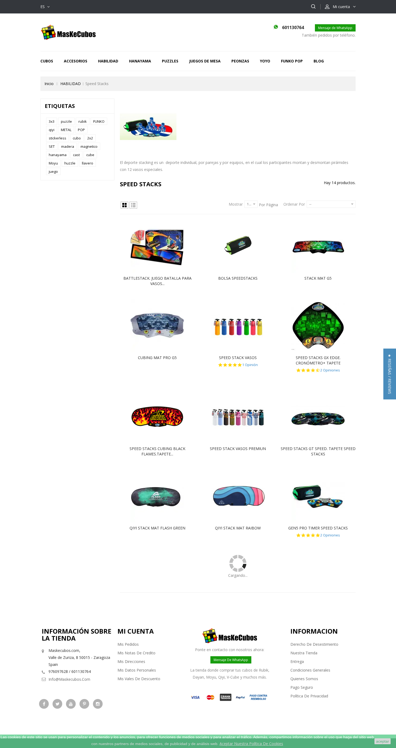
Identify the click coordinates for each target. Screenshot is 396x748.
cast (76, 154)
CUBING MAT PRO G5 (157, 357)
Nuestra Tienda (303, 652)
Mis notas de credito (136, 652)
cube (90, 154)
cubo (77, 138)
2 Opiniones (330, 370)
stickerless (57, 138)
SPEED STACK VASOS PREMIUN (238, 448)
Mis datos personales (136, 670)
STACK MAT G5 (318, 278)
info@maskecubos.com (69, 679)
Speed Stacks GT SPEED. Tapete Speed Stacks (318, 451)
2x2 (90, 138)
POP (81, 129)
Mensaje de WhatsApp (335, 28)
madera (67, 146)
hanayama (58, 154)
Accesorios (75, 61)
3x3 (51, 121)
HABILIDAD (108, 61)
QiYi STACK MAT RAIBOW (238, 528)
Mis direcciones (131, 661)
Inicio (49, 83)
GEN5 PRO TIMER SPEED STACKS (318, 528)
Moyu (53, 163)
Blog (319, 61)
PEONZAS (240, 61)
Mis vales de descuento (138, 678)
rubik (82, 121)
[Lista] (133, 205)
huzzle (69, 163)
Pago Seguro (301, 687)
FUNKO (99, 121)
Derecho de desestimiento (314, 644)
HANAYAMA (140, 61)
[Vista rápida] (163, 246)
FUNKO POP (292, 61)
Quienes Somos (304, 678)
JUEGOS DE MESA (205, 61)
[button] (389, 374)
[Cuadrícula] (124, 205)
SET (52, 146)
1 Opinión (250, 365)
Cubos (46, 61)
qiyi (51, 129)
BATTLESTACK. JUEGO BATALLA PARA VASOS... (157, 281)
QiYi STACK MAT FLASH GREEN (157, 528)
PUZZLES (170, 61)
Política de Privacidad (309, 695)
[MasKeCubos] (68, 31)
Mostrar (236, 204)
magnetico (89, 146)
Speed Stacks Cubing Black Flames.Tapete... (157, 451)
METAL (66, 129)
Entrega (297, 661)
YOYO (265, 61)
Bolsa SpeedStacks (238, 278)
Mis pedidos (128, 644)
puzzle (66, 121)
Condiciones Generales (310, 670)
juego (53, 171)
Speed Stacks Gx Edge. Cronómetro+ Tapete (318, 360)
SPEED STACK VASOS (238, 357)
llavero (87, 163)
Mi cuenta (135, 631)
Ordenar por (294, 204)
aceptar (382, 741)
